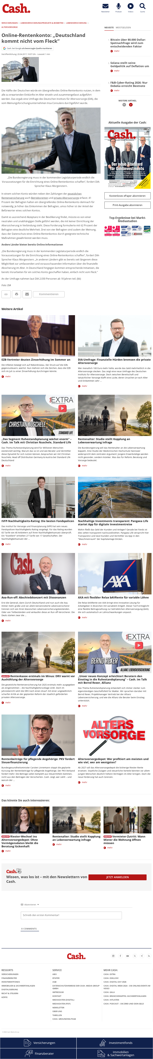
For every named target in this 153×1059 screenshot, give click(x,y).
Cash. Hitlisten (111, 999)
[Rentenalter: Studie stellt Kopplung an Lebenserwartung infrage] (115, 415)
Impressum (58, 992)
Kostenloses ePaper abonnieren (127, 195)
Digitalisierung (9, 989)
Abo (54, 974)
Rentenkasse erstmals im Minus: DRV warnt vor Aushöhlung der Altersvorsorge (38, 677)
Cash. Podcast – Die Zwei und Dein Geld (124, 1003)
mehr (117, 51)
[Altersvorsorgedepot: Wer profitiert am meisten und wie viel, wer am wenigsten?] (115, 735)
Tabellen (57, 1015)
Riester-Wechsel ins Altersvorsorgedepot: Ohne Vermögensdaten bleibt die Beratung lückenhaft (19, 841)
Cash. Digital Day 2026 (115, 981)
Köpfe (4, 997)
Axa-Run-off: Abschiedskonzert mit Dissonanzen (33, 597)
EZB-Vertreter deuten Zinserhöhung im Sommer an (35, 359)
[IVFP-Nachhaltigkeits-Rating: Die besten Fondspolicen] (38, 497)
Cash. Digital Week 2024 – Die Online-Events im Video (127, 987)
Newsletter (58, 1007)
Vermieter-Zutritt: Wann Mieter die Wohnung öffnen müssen (124, 840)
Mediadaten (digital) (63, 999)
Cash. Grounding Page (64, 1019)
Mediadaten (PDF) (61, 1003)
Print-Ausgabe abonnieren (127, 205)
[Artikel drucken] (16, 294)
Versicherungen (9, 974)
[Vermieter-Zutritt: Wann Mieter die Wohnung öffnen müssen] (128, 820)
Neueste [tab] (109, 27)
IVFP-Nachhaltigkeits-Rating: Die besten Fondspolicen (37, 521)
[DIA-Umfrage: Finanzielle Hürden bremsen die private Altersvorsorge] (115, 336)
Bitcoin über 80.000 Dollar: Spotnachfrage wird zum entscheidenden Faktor (128, 43)
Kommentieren (48, 294)
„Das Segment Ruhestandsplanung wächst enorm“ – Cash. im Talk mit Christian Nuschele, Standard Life (36, 440)
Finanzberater (9, 978)
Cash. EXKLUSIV (111, 978)
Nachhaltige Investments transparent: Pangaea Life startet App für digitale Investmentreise (113, 522)
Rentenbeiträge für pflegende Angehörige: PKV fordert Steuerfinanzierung (38, 760)
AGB (54, 981)
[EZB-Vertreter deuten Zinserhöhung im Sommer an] (38, 336)
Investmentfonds (10, 981)
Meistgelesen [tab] (123, 27)
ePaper (55, 978)
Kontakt (56, 996)
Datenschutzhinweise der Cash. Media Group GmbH (76, 987)
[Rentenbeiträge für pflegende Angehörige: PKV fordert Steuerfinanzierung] (38, 735)
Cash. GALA (109, 992)
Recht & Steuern (9, 993)
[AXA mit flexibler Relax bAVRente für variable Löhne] (115, 573)
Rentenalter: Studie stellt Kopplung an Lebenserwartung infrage (104, 440)
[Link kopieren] (6, 294)
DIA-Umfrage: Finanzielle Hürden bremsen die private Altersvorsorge (114, 361)
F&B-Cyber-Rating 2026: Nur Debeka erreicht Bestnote (128, 84)
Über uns (57, 1011)
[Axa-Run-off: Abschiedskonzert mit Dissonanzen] (38, 573)
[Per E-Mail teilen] (27, 294)
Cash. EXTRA (109, 974)
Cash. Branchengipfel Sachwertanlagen (125, 996)
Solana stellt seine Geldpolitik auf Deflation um (129, 64)
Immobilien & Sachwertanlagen (18, 985)
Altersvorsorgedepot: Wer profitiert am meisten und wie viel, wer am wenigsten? (113, 760)
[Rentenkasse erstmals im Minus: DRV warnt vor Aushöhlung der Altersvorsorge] (38, 652)
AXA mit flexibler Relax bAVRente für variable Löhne (113, 597)
